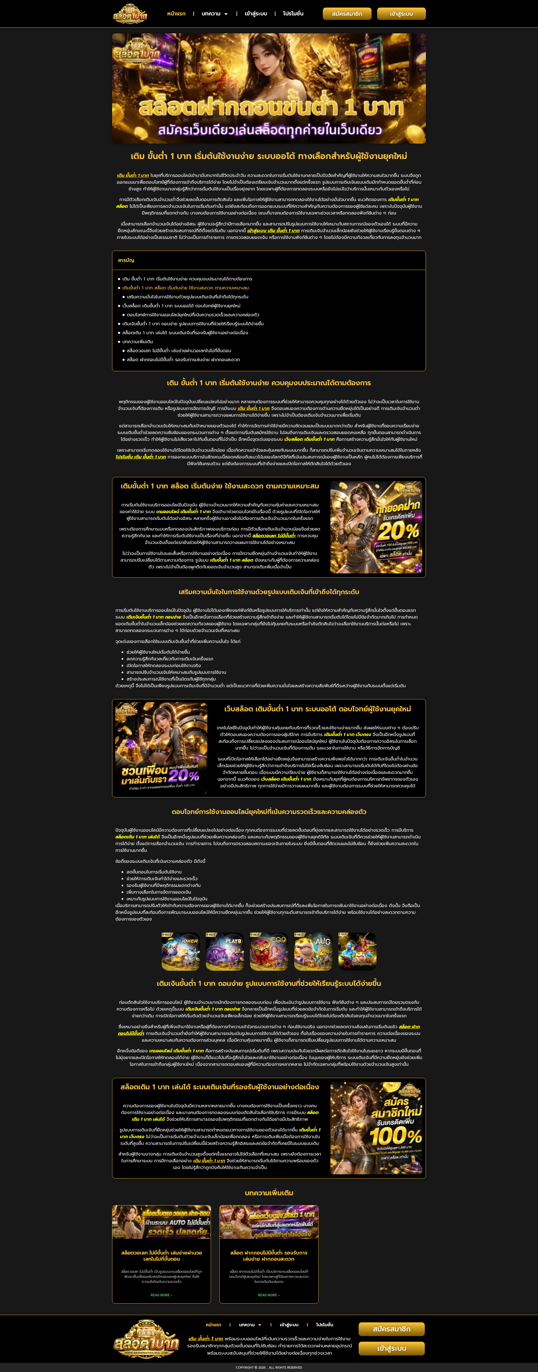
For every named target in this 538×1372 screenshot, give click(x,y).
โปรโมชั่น (293, 14)
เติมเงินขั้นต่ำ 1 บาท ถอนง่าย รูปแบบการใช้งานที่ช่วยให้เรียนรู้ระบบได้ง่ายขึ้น (193, 323)
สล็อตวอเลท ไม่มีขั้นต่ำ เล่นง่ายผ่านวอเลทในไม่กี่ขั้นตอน (179, 350)
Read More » (161, 1295)
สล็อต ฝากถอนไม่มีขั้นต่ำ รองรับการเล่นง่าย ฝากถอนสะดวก (183, 359)
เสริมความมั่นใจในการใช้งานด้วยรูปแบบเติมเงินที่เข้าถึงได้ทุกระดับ (187, 297)
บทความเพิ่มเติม (137, 341)
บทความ (211, 14)
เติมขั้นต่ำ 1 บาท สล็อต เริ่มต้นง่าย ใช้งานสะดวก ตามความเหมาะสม (185, 288)
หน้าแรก (176, 14)
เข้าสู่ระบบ (256, 14)
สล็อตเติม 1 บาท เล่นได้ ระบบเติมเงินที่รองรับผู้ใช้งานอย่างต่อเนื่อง (185, 332)
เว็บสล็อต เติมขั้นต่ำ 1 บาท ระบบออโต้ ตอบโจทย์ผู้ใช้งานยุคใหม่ (181, 306)
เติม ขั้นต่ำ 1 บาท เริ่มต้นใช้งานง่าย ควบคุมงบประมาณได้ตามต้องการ (187, 279)
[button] (418, 260)
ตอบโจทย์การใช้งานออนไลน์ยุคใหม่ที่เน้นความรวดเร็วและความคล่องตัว (193, 315)
